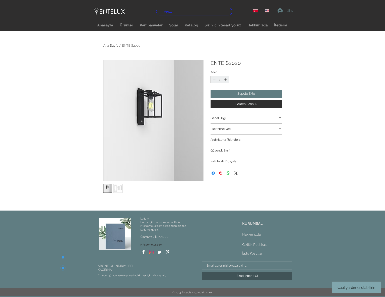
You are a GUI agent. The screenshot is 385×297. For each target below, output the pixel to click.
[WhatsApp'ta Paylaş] (228, 173)
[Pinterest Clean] (167, 252)
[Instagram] (151, 252)
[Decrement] (213, 79)
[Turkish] (256, 11)
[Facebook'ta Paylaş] (213, 173)
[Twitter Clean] (159, 252)
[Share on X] (236, 173)
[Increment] (225, 79)
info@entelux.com (151, 225)
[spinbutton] (219, 79)
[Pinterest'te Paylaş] (220, 173)
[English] (267, 11)
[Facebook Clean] (143, 252)
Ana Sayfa (110, 45)
